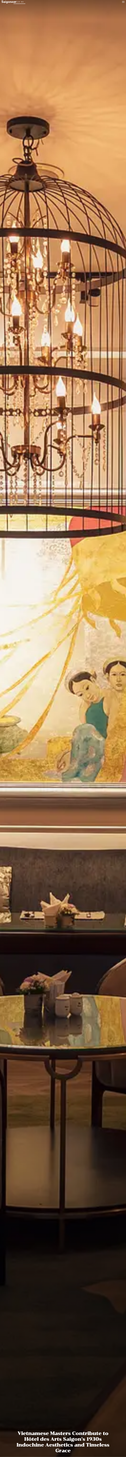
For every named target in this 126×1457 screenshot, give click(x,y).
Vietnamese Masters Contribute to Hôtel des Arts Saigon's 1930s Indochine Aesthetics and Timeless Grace (63, 1441)
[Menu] (123, 1)
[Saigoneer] (8, 1)
